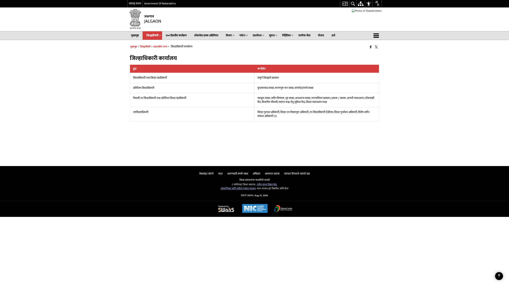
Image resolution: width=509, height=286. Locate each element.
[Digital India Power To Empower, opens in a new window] (283, 209)
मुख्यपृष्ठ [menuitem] (135, 35)
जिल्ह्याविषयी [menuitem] (152, 35)
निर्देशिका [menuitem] (286, 35)
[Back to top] (499, 276)
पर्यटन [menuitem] (242, 35)
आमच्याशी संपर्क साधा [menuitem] (237, 173)
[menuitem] (344, 3)
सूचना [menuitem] (272, 35)
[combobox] (377, 3)
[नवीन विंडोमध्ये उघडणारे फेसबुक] (370, 47)
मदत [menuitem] (220, 173)
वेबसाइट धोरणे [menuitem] (206, 173)
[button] (377, 35)
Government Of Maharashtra (160, 3)
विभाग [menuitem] (229, 35)
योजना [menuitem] (321, 35)
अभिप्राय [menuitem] (256, 173)
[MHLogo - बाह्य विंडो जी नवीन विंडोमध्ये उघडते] (367, 11)
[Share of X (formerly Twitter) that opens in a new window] (376, 47)
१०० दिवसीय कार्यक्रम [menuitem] (176, 35)
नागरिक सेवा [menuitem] (304, 35)
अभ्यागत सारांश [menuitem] (272, 173)
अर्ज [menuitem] (333, 35)
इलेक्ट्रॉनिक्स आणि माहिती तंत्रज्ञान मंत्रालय (238, 188)
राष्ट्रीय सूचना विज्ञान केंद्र (267, 184)
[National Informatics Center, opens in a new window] (255, 209)
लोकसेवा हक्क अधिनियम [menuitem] (206, 35)
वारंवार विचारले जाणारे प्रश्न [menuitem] (297, 173)
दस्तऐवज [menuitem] (257, 35)
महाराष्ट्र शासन (135, 3)
